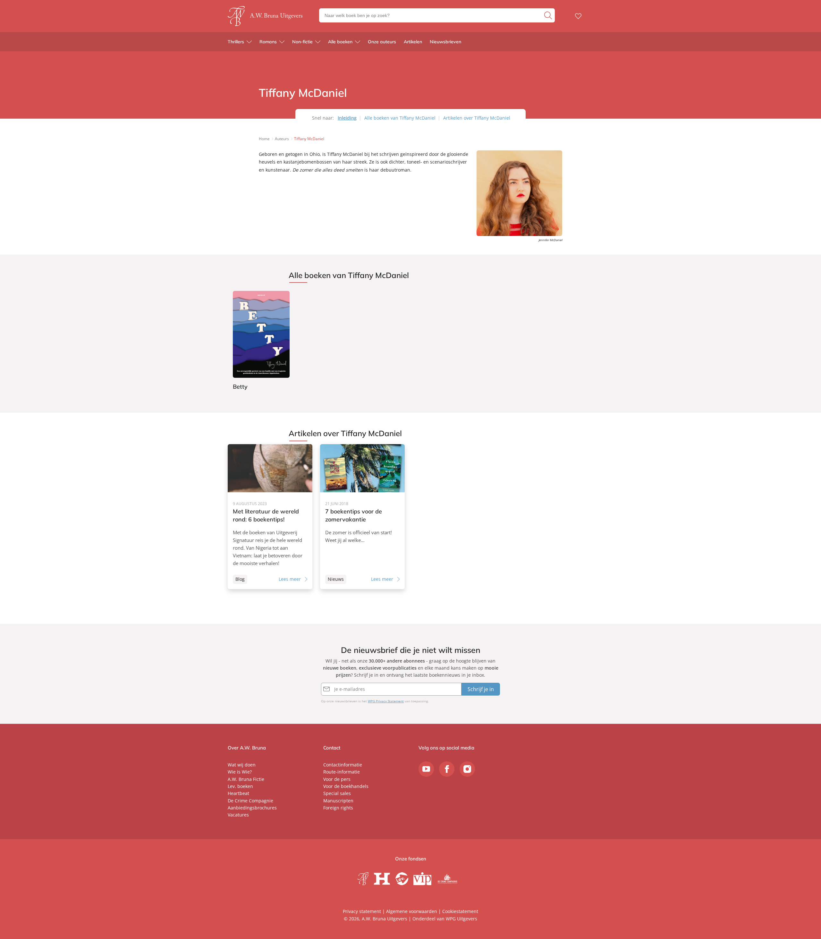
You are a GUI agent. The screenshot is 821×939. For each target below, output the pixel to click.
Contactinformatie (342, 765)
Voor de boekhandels (345, 786)
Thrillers (236, 42)
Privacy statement (362, 911)
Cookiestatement (460, 911)
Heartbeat (238, 793)
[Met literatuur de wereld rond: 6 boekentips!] (270, 516)
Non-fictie (302, 42)
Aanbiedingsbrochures (252, 808)
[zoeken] (549, 15)
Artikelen (413, 42)
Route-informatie (341, 772)
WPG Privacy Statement (386, 701)
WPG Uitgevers (461, 919)
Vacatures (238, 815)
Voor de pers (337, 779)
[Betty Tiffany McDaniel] (261, 341)
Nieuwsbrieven (445, 42)
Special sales (337, 793)
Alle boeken (340, 42)
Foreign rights (338, 808)
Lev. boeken (240, 786)
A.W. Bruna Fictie (246, 779)
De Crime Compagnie (250, 801)
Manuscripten (338, 801)
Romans (268, 42)
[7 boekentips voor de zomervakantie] (362, 516)
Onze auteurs (382, 42)
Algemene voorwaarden (411, 911)
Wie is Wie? (240, 772)
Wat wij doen (242, 765)
